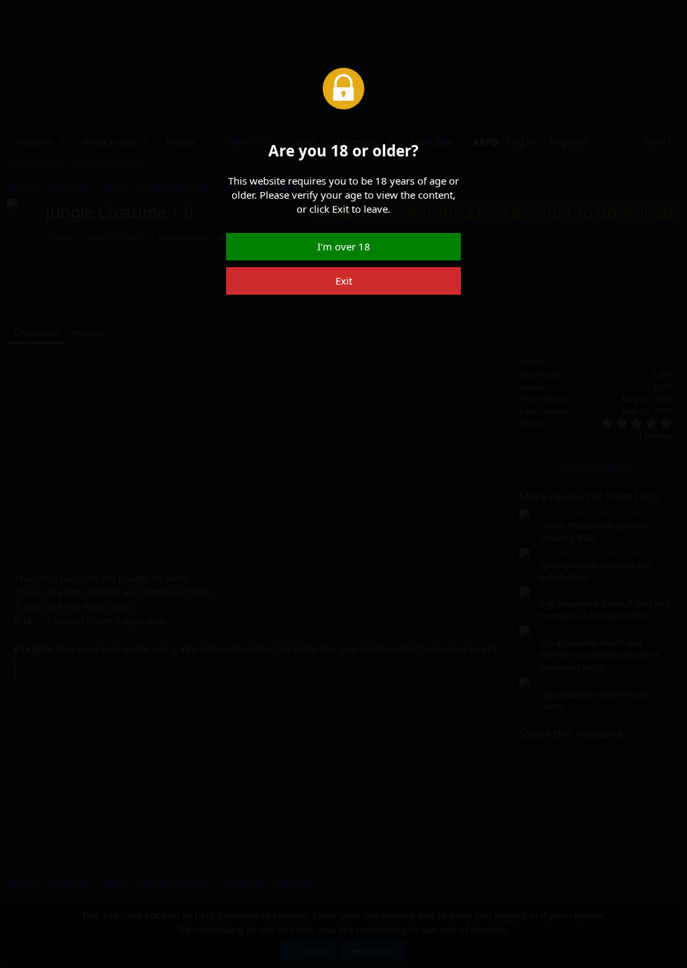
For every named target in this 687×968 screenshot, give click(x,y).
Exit (343, 280)
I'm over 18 (343, 246)
